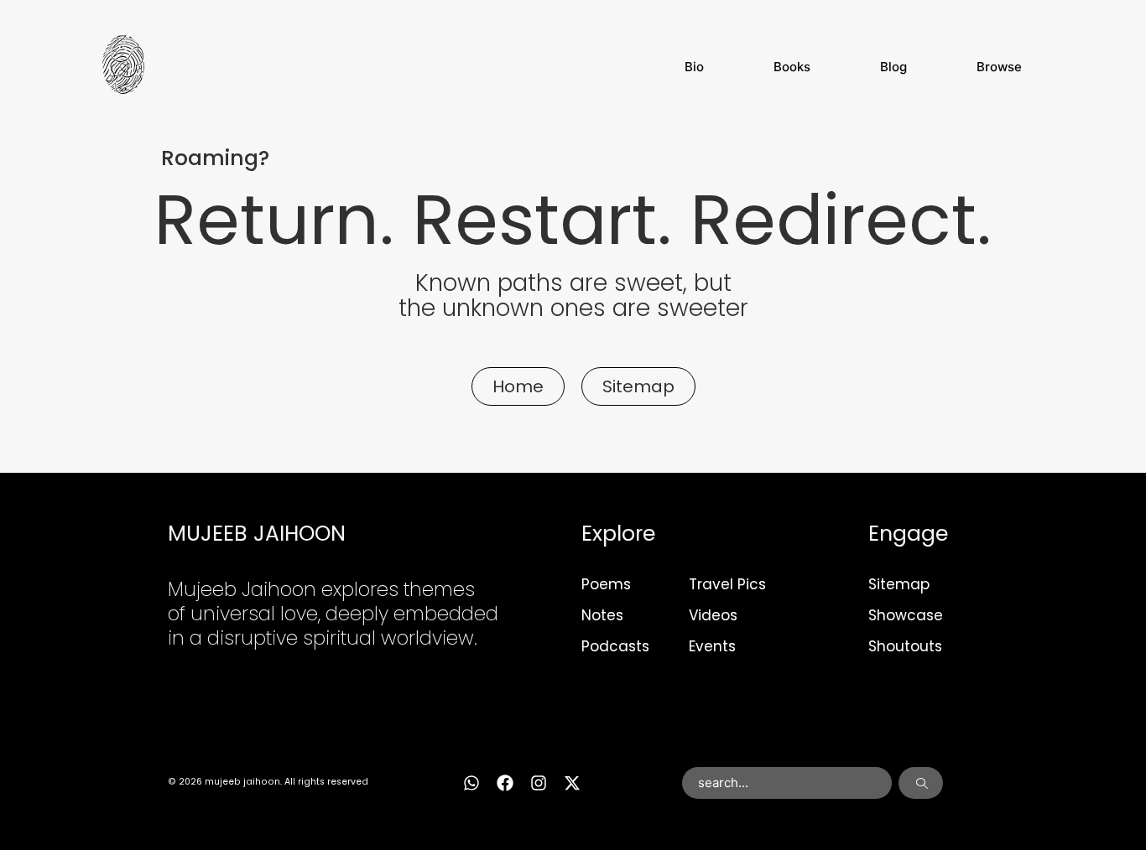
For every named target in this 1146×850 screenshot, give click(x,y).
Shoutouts (905, 646)
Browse (999, 67)
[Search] (921, 783)
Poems (606, 584)
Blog (893, 67)
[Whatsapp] (471, 783)
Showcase (905, 615)
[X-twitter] (572, 783)
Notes (602, 615)
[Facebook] (505, 783)
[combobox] (787, 783)
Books (792, 67)
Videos (713, 615)
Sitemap (899, 584)
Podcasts (615, 646)
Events (712, 646)
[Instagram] (538, 783)
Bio (694, 67)
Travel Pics (727, 584)
